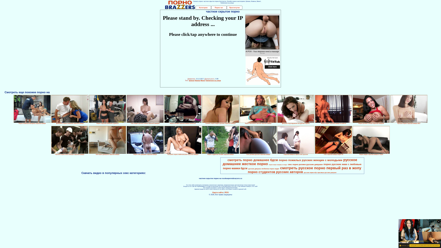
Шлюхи (191, 80)
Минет (203, 80)
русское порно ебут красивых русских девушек (320, 172)
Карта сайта (217, 192)
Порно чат (219, 7)
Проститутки (234, 7)
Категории (203, 7)
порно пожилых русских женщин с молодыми (310, 160)
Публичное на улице (213, 80)
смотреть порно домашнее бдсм (253, 160)
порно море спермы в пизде (278, 164)
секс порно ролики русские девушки (305, 164)
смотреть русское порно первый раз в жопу (320, 168)
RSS (227, 192)
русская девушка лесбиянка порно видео (263, 169)
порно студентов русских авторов (275, 172)
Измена (197, 80)
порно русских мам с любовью (342, 164)
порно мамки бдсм (235, 168)
